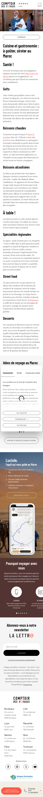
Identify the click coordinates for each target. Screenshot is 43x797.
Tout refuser (21, 425)
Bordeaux (9, 708)
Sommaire (21, 37)
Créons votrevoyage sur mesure (11, 791)
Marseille (27, 723)
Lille (25, 708)
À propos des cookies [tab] (33, 373)
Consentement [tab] (8, 373)
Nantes (8, 734)
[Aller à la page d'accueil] (9, 5)
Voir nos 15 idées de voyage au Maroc (21, 440)
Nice (25, 734)
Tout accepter (21, 413)
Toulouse (28, 746)
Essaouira (34, 300)
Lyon (6, 723)
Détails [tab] (19, 373)
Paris (7, 746)
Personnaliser (20, 419)
